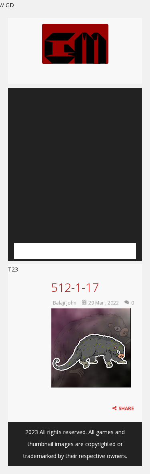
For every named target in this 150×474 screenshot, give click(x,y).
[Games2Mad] (75, 43)
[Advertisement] (75, 162)
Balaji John (64, 302)
